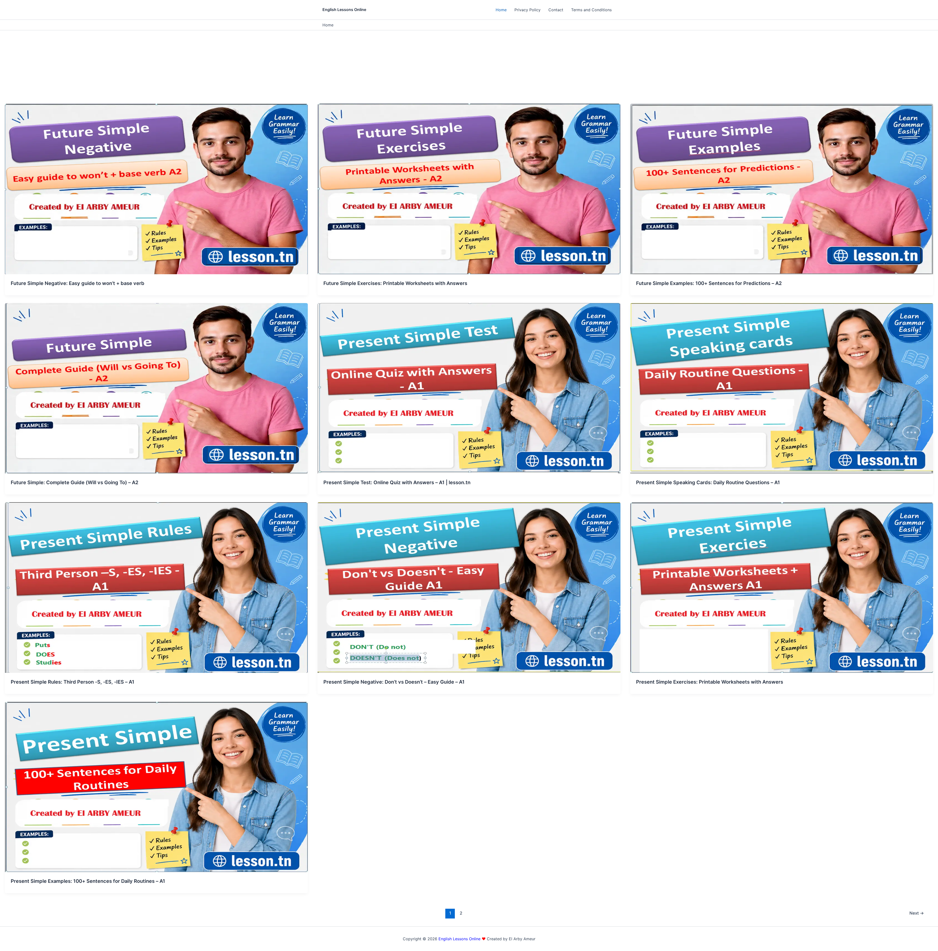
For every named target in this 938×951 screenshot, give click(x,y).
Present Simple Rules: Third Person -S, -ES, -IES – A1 (72, 682)
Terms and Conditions (591, 9)
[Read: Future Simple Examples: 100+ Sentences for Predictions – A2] (781, 188)
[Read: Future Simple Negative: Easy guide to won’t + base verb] (156, 188)
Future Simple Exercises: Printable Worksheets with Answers (395, 283)
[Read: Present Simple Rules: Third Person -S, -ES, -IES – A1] (156, 587)
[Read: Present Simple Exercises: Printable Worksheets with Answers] (781, 587)
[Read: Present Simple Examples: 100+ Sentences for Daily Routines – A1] (156, 786)
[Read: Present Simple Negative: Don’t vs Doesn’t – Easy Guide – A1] (469, 587)
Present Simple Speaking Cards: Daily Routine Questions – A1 (708, 482)
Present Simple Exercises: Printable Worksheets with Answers (709, 682)
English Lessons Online (344, 9)
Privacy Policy (527, 9)
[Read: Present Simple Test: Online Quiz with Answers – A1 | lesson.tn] (469, 387)
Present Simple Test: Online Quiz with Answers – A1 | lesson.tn (396, 482)
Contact (555, 9)
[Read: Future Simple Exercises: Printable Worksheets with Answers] (469, 188)
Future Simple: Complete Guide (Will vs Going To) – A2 (74, 482)
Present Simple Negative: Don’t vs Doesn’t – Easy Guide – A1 (394, 682)
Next (916, 913)
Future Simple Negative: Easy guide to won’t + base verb (77, 283)
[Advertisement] (469, 67)
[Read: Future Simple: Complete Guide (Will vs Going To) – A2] (156, 387)
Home (501, 9)
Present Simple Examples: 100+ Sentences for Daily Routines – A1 (88, 881)
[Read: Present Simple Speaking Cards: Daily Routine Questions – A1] (781, 387)
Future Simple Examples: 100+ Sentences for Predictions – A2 (709, 283)
